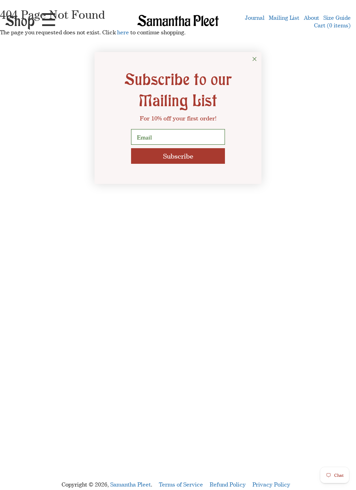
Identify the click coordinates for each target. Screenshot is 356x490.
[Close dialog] (254, 59)
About (311, 17)
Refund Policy (228, 484)
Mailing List (284, 17)
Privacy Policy (271, 484)
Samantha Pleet (130, 484)
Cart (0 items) (332, 25)
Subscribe (178, 156)
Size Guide (337, 17)
